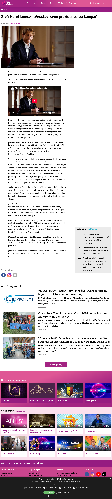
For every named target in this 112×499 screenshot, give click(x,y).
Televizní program (7, 473)
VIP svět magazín (34, 473)
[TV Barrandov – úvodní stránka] (7, 3)
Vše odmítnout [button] (62, 492)
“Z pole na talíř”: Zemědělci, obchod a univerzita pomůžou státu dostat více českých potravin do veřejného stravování (95, 264)
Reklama (72, 3)
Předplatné (62, 3)
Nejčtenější (92, 229)
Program (44, 3)
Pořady (29, 3)
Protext (53, 3)
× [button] (110, 478)
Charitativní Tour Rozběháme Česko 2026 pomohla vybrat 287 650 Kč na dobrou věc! (96, 251)
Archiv (36, 3)
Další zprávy (56, 364)
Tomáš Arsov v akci (35, 476)
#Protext (14, 24)
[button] (56, 496)
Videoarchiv (5, 476)
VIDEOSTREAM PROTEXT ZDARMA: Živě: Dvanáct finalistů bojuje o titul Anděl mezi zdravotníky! (96, 238)
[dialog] (56, 488)
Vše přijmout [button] (49, 492)
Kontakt (60, 470)
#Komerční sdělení (24, 24)
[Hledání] (91, 3)
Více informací (57, 484)
